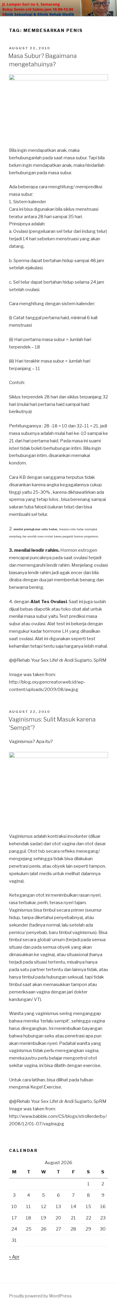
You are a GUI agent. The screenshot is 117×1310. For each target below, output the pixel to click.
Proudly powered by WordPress (40, 1295)
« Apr (14, 1256)
